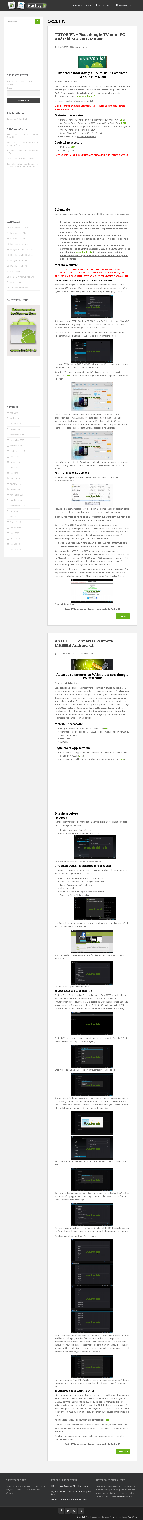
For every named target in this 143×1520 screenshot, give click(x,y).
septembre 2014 (17, 505)
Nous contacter (125, 5)
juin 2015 (14, 467)
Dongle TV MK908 (18, 266)
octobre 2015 (16, 445)
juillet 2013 (15, 538)
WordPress (132, 1517)
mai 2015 (14, 473)
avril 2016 (14, 418)
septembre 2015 (17, 451)
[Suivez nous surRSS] (81, 1511)
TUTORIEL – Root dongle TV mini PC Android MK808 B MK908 (90, 36)
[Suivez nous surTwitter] (68, 1511)
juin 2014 (14, 511)
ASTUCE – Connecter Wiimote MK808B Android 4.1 (84, 643)
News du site (16, 282)
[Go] (37, 21)
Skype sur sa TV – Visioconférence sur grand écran (22, 143)
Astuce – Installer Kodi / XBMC (20, 158)
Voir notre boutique (82, 5)
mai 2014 (14, 516)
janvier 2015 (15, 489)
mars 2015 (15, 478)
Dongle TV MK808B (19, 260)
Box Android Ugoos (19, 244)
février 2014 (15, 522)
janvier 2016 (15, 429)
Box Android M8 (17, 238)
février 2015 (15, 484)
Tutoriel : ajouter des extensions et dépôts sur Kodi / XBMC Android (22, 165)
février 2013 (15, 549)
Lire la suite (123, 616)
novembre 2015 (17, 440)
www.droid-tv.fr (84, 252)
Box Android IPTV (18, 233)
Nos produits (103, 5)
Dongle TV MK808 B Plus (21, 255)
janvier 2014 (15, 527)
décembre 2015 (17, 434)
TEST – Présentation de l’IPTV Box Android (22, 135)
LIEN (122, 119)
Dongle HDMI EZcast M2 (21, 249)
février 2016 (15, 423)
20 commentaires (79, 47)
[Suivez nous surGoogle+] (74, 1511)
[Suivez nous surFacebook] (61, 1511)
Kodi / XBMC (16, 271)
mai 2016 (14, 412)
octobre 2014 (16, 500)
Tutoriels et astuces (19, 287)
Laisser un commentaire (84, 653)
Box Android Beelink (19, 227)
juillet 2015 (15, 462)
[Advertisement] (99, 184)
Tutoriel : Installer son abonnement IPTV (23, 151)
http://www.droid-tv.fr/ (86, 96)
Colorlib (113, 1517)
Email (9, 88)
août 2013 (14, 533)
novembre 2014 (17, 494)
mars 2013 (15, 544)
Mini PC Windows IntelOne (22, 276)
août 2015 (14, 456)
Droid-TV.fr (81, 1517)
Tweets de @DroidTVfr (17, 119)
